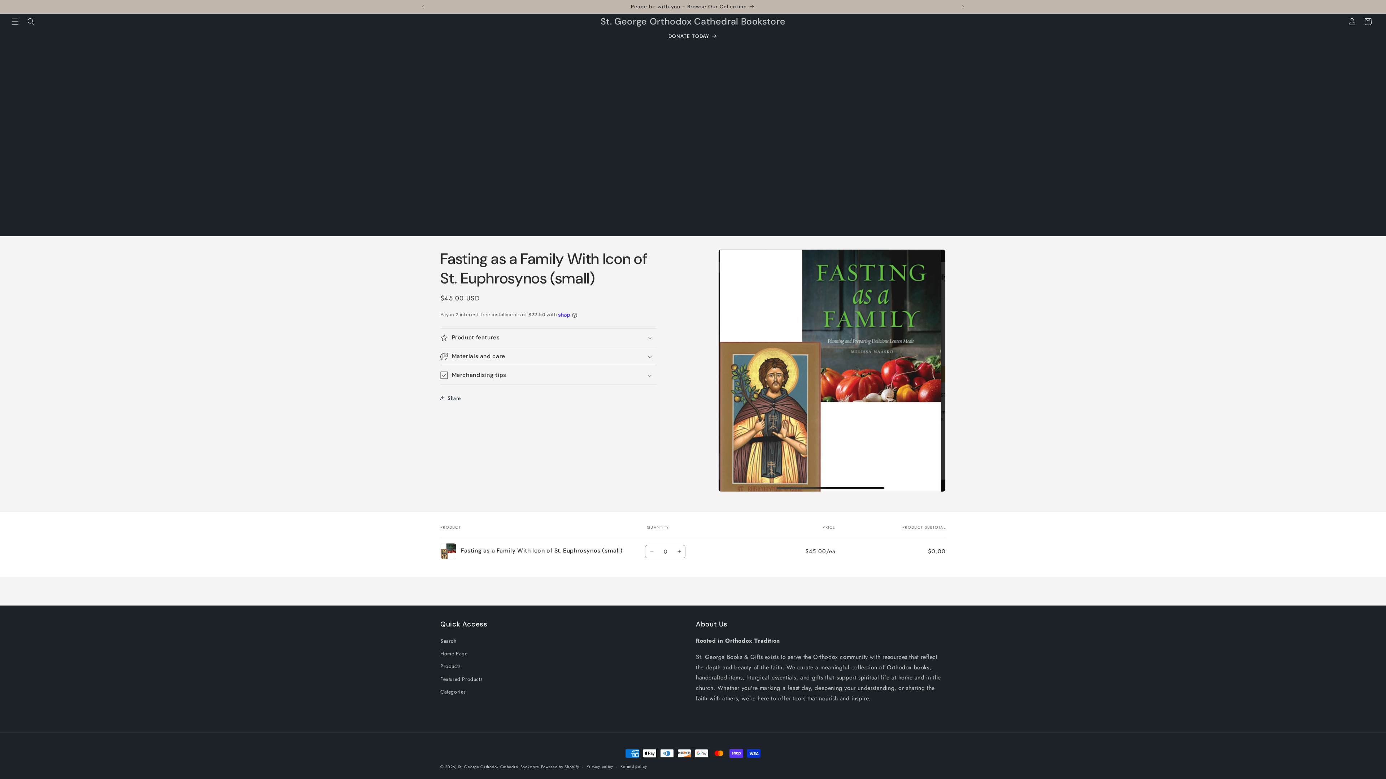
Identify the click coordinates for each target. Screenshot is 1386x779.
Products (450, 666)
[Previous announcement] (423, 7)
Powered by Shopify (560, 767)
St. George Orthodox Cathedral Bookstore (498, 767)
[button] (15, 22)
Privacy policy (600, 766)
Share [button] (454, 398)
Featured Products (461, 679)
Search (448, 640)
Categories (453, 691)
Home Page (453, 653)
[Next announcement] (963, 7)
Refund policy (633, 766)
